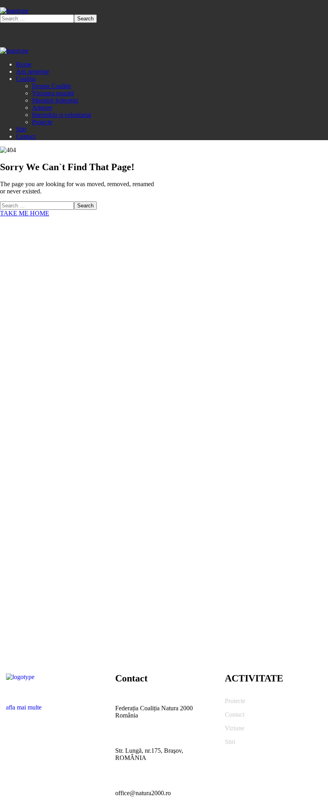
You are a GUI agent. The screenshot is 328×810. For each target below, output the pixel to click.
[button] (54, 704)
